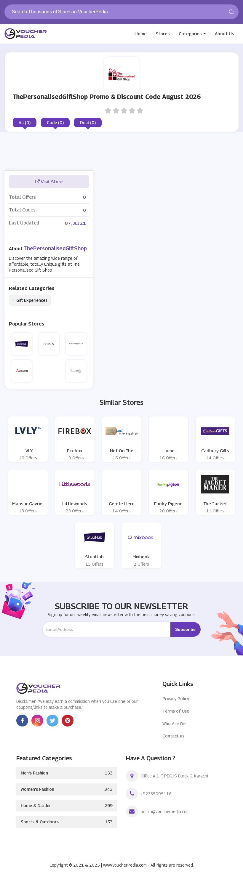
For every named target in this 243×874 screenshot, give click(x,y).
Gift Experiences (29, 300)
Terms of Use (175, 710)
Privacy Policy (175, 698)
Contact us (173, 735)
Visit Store (51, 181)
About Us (224, 33)
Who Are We (174, 723)
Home (141, 33)
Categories (190, 33)
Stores (163, 33)
